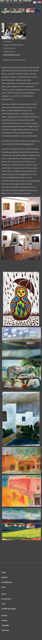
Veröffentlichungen (9, 609)
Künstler (5, 577)
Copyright (5, 625)
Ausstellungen (7, 582)
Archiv (4, 594)
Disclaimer (5, 630)
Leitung (4, 620)
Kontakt (4, 615)
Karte (3, 587)
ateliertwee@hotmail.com (11, 55)
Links (3, 604)
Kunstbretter (6, 599)
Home (4, 572)
